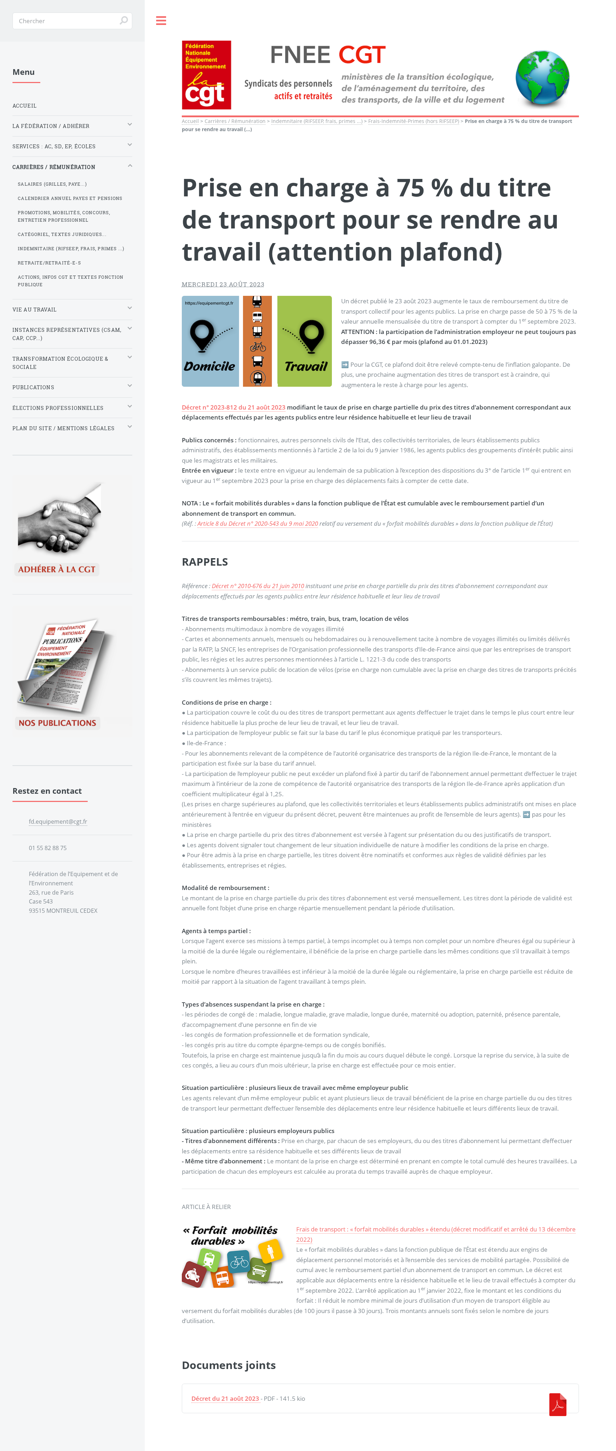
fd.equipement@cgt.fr (58, 821)
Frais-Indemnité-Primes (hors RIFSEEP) (413, 121)
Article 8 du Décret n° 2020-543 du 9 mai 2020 (257, 523)
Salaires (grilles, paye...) (52, 184)
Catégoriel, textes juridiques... (62, 234)
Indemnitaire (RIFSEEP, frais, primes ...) (317, 121)
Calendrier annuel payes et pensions (70, 198)
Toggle (161, 21)
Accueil (190, 121)
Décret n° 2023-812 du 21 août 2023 (234, 407)
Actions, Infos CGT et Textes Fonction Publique (70, 280)
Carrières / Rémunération (235, 121)
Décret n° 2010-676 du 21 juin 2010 (258, 585)
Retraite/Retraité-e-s (49, 263)
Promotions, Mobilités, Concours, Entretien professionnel (64, 216)
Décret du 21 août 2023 (225, 1398)
